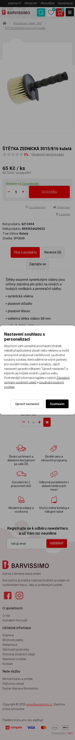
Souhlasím (57, 404)
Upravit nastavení (27, 404)
